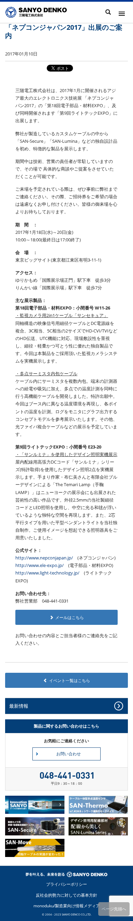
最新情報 (18, 706)
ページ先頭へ (114, 909)
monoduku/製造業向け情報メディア (66, 906)
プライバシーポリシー (66, 884)
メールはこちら (69, 617)
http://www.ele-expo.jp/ (39, 565)
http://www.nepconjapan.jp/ (44, 558)
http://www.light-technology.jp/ (47, 573)
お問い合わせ (68, 754)
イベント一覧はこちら (69, 680)
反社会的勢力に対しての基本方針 (66, 895)
